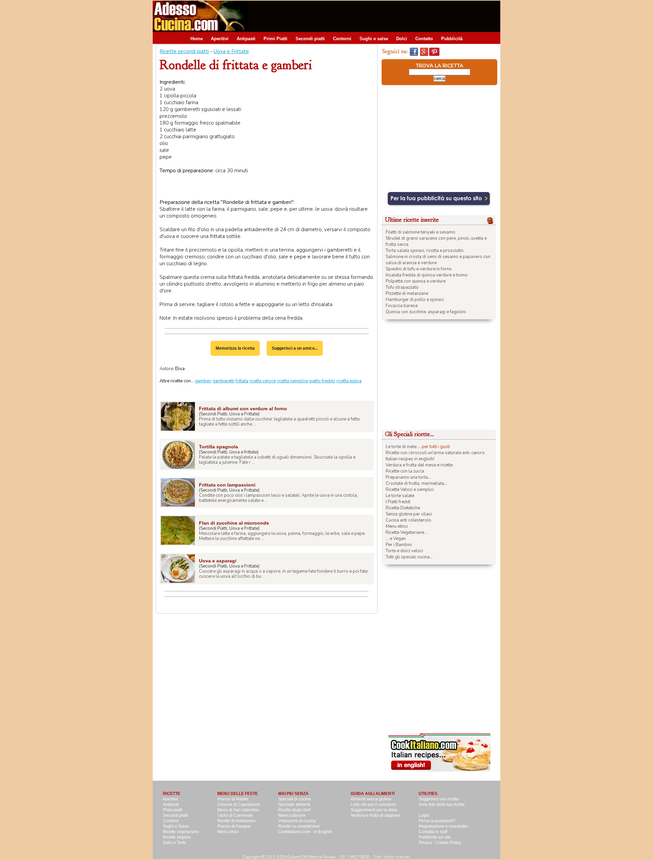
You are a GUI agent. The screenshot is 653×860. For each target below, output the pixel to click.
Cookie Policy (448, 842)
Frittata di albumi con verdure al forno (243, 408)
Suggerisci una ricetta (439, 799)
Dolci (401, 38)
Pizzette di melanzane (407, 293)
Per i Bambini (399, 545)
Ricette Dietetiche (403, 508)
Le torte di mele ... (403, 447)
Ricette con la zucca (405, 471)
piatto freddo (322, 381)
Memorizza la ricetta (235, 348)
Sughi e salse (373, 38)
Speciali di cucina (294, 799)
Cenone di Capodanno (238, 804)
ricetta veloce (262, 381)
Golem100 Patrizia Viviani (311, 857)
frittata (241, 381)
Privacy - (427, 842)
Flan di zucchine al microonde (234, 523)
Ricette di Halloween (236, 820)
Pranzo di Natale (232, 799)
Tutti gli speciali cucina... (409, 557)
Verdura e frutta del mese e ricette (419, 465)
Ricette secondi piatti (184, 51)
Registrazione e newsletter (443, 826)
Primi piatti (172, 810)
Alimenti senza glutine (371, 799)
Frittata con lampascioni (227, 485)
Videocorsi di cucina (297, 820)
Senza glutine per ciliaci (409, 514)
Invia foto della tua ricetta (442, 804)
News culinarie (292, 815)
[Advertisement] (376, 16)
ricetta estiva (349, 381)
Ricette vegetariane (181, 831)
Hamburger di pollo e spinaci (415, 300)
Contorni (342, 38)
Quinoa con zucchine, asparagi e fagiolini (426, 312)
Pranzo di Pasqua (233, 826)
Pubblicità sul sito (435, 837)
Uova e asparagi (217, 560)
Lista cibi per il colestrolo (373, 804)
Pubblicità (452, 38)
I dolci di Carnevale (235, 815)
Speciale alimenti (294, 804)
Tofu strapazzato (402, 287)
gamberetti (223, 381)
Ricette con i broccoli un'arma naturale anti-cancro (435, 453)
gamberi (203, 381)
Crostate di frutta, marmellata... (416, 483)
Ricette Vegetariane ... (407, 532)
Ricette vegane (177, 837)
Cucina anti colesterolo (408, 520)
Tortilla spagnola (218, 446)
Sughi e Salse (176, 826)
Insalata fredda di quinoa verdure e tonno (427, 275)
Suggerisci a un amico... (295, 348)
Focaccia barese (402, 306)
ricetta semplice (292, 381)
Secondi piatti (310, 38)
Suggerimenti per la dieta (374, 810)
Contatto (424, 38)
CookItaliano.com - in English (305, 831)
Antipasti (246, 38)
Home (196, 38)
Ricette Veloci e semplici (410, 490)
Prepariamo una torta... (408, 477)
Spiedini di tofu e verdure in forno (419, 269)
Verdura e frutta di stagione (375, 815)
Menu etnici (397, 526)
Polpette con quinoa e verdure (416, 281)
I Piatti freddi (398, 502)
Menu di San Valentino (238, 810)
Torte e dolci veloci (404, 551)
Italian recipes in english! (410, 459)
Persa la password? (437, 820)
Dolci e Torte (174, 842)
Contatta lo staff (433, 831)
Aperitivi (220, 38)
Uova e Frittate (231, 51)
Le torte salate (400, 496)
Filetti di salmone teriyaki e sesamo (420, 232)
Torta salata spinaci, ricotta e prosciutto (425, 251)
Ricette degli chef (294, 810)
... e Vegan (396, 539)
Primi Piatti (275, 38)
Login (424, 815)
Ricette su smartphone (299, 826)
